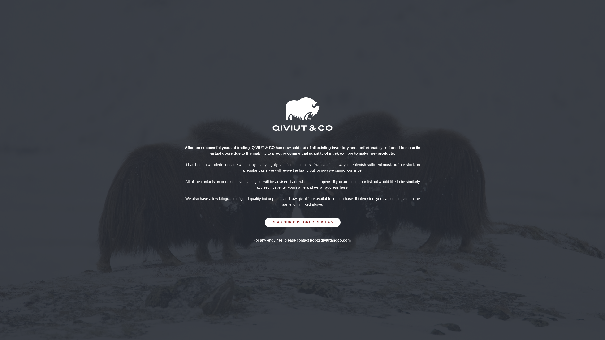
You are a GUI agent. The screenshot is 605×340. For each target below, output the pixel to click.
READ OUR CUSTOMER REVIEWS (302, 222)
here (344, 187)
